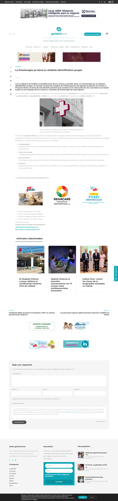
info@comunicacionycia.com (72, 412)
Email (45, 389)
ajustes (35, 499)
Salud (91, 47)
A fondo (45, 47)
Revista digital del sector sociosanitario (59, 41)
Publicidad (19, 1)
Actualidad (28, 47)
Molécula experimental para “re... (96, 454)
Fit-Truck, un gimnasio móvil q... (96, 466)
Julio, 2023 (17, 77)
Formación (84, 47)
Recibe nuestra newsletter (92, 34)
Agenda (61, 47)
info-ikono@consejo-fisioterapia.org (26, 227)
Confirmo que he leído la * (57, 475)
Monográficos (75, 47)
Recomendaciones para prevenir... (94, 478)
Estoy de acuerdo (18, 403)
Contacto (63, 1)
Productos (37, 47)
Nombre (14, 389)
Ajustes (92, 497)
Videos (11, 481)
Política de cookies (38, 1)
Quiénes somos (9, 1)
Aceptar (83, 497)
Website (77, 389)
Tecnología (54, 47)
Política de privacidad (52, 1)
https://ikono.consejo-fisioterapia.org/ (27, 229)
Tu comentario (16, 373)
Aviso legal (27, 1)
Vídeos (67, 47)
